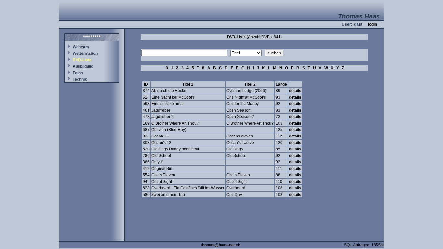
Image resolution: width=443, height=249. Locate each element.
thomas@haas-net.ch (220, 245)
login (372, 24)
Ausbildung (83, 66)
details (295, 91)
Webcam (81, 47)
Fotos (78, 73)
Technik (80, 79)
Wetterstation (85, 53)
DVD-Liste (82, 60)
